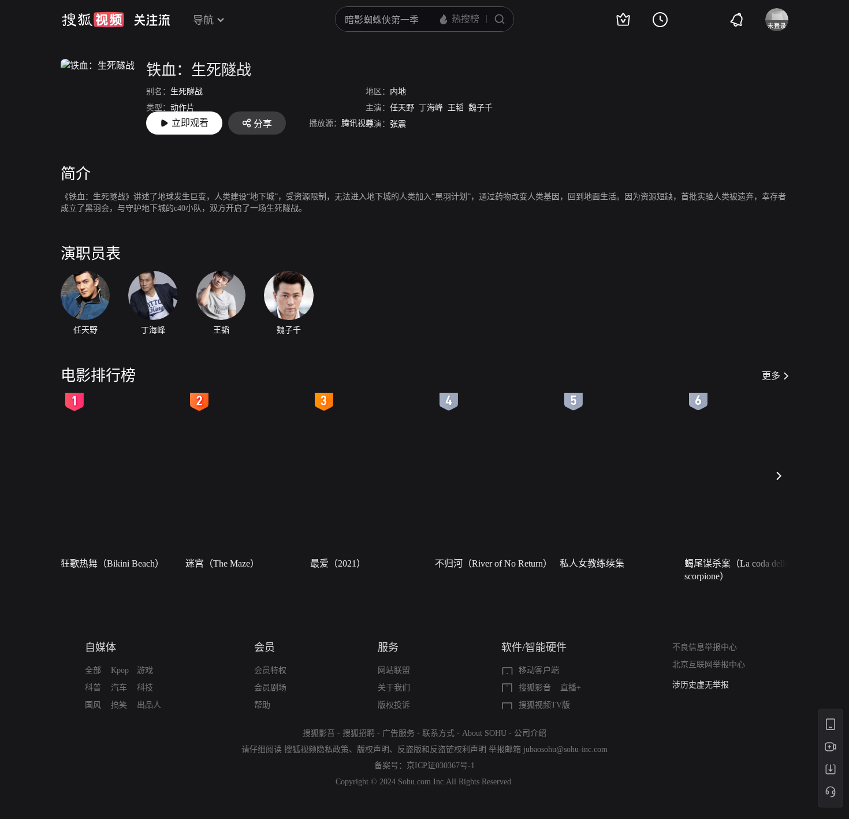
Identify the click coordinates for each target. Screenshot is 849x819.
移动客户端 (539, 670)
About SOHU (484, 733)
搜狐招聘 (358, 733)
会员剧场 (270, 687)
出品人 (149, 705)
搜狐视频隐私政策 (316, 749)
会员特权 (270, 670)
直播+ (570, 687)
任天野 (402, 107)
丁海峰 (431, 107)
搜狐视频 (93, 19)
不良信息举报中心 (704, 647)
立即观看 (190, 123)
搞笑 (119, 705)
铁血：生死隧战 (198, 70)
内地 (398, 91)
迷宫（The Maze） (222, 563)
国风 (93, 705)
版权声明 (373, 749)
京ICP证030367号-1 (441, 765)
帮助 (262, 705)
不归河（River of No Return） (493, 563)
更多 (771, 376)
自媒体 (100, 647)
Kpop (120, 670)
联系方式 (438, 733)
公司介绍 (530, 733)
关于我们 (394, 687)
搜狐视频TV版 (544, 705)
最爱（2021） (338, 563)
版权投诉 (394, 705)
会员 (264, 647)
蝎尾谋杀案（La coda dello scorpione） (737, 570)
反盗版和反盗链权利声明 (441, 749)
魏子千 (480, 107)
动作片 (182, 107)
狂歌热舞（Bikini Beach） (112, 563)
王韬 (456, 107)
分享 (263, 124)
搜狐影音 (535, 687)
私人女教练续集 (592, 563)
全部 (93, 670)
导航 (203, 20)
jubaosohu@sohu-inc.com (565, 749)
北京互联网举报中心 (708, 664)
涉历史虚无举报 (700, 684)
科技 (145, 687)
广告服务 (398, 733)
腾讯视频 (357, 123)
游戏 (145, 670)
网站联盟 (394, 670)
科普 (93, 687)
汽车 (119, 687)
